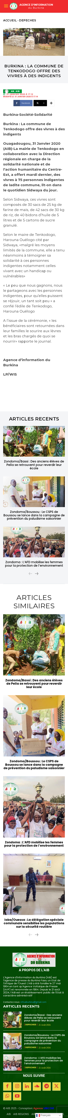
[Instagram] (17, 1086)
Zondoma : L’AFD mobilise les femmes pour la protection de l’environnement (34, 564)
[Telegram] (47, 1086)
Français (45, 1115)
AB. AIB (15, 91)
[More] (51, 103)
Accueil (10, 20)
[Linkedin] (27, 1086)
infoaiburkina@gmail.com (33, 1001)
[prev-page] (30, 573)
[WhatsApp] (7, 1096)
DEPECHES (27, 20)
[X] (56, 1086)
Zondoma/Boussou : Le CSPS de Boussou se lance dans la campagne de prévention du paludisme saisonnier (34, 515)
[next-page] (36, 573)
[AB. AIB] (7, 91)
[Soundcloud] (37, 1086)
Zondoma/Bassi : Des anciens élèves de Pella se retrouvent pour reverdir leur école (34, 464)
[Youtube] (17, 1096)
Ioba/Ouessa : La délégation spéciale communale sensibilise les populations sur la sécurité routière (34, 923)
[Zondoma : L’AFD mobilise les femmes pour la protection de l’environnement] (34, 542)
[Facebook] (7, 1086)
